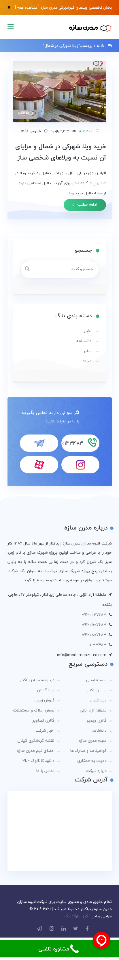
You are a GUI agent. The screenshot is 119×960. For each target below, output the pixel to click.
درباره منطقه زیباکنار (37, 680)
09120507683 (94, 624)
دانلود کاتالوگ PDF (38, 760)
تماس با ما (45, 770)
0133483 (97, 644)
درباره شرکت (96, 770)
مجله (87, 361)
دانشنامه (85, 131)
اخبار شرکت (44, 730)
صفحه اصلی (96, 680)
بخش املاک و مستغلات (33, 710)
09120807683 (94, 634)
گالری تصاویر (43, 720)
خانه (100, 45)
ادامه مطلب (86, 204)
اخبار (87, 330)
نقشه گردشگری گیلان (36, 740)
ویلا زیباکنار (97, 690)
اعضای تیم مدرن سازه (35, 750)
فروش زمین (44, 700)
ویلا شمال (98, 700)
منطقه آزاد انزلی (93, 710)
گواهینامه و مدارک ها (88, 750)
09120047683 (94, 614)
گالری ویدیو (96, 720)
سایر (87, 350)
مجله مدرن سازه (93, 740)
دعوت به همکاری (92, 760)
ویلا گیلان (45, 690)
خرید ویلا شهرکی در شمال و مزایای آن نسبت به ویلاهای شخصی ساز (60, 152)
